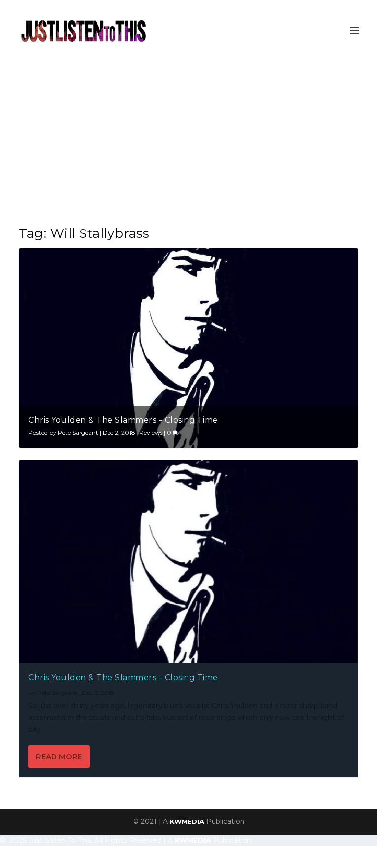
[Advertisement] (188, 134)
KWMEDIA (187, 821)
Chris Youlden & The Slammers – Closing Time (123, 420)
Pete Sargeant (78, 432)
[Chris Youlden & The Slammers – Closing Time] (188, 561)
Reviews (150, 432)
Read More (59, 756)
